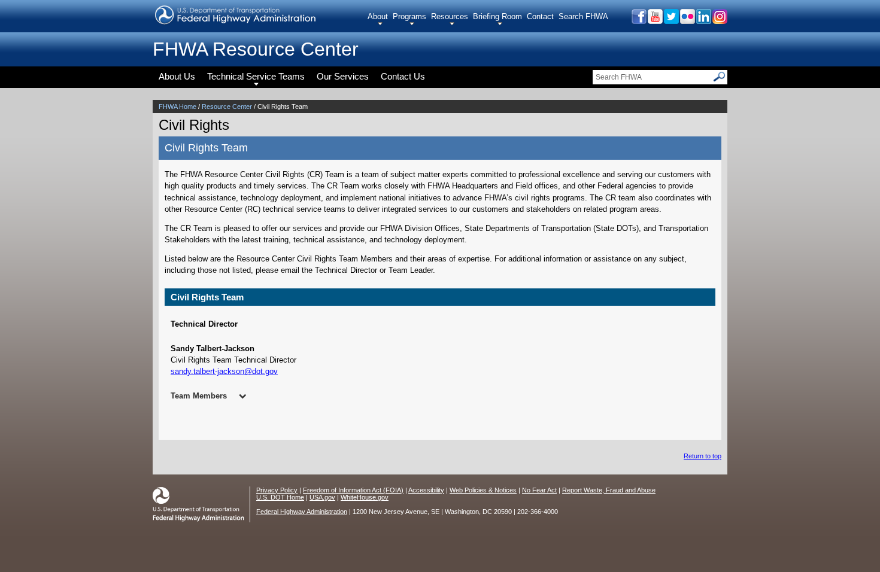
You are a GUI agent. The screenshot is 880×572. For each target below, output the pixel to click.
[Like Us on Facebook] (638, 21)
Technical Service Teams (256, 76)
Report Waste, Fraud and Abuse (609, 490)
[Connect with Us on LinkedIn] (703, 21)
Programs (409, 16)
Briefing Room (497, 16)
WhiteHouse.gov (365, 497)
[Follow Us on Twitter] (671, 21)
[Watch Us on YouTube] (655, 21)
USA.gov (322, 497)
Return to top (702, 456)
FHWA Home (177, 106)
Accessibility (426, 490)
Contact (540, 16)
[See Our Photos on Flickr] (687, 21)
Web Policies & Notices (483, 490)
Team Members (199, 395)
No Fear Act (539, 490)
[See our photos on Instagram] (719, 21)
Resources (449, 16)
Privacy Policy (277, 490)
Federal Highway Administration (301, 511)
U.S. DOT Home (280, 497)
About (378, 16)
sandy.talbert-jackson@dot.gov (224, 371)
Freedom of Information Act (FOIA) (353, 490)
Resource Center (227, 106)
